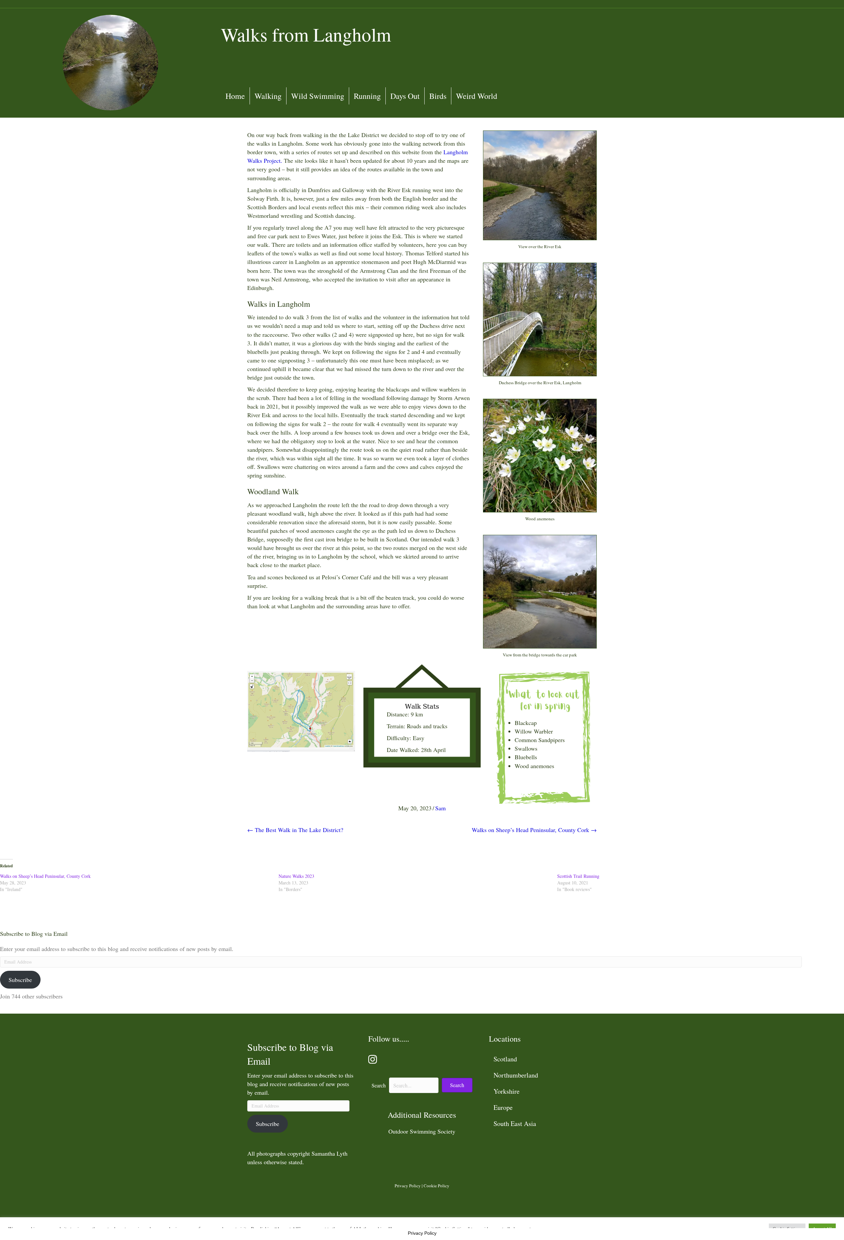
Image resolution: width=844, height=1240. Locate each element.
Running (367, 96)
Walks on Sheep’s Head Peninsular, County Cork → (534, 830)
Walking (268, 96)
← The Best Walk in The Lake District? (295, 830)
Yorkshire (507, 1091)
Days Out (405, 96)
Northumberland (516, 1075)
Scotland (505, 1058)
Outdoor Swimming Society (421, 1131)
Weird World (476, 96)
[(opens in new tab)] (301, 710)
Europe (503, 1107)
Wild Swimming (317, 96)
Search (379, 1085)
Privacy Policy (408, 1186)
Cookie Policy (436, 1186)
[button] (457, 1085)
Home (235, 96)
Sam (440, 808)
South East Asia (515, 1123)
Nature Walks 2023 (296, 876)
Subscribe (20, 980)
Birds (437, 96)
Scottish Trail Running (578, 876)
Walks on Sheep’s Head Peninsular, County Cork (45, 876)
